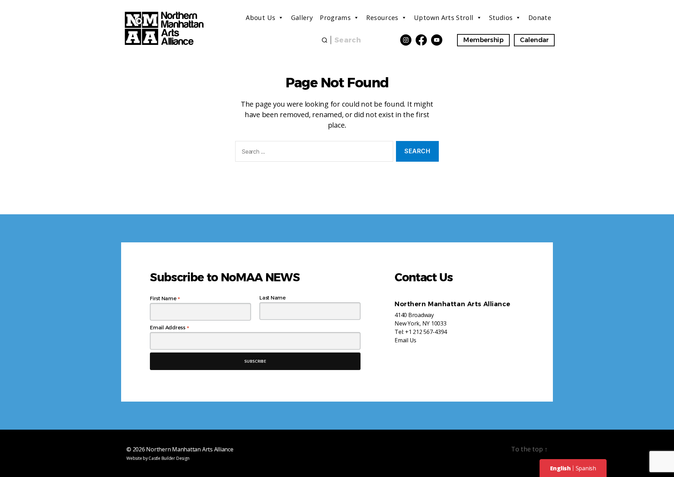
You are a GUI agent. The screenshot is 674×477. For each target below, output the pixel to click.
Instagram (405, 40)
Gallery (302, 17)
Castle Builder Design (168, 458)
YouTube (436, 40)
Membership (483, 40)
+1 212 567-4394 (426, 332)
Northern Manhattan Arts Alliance (189, 449)
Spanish (586, 468)
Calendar (534, 40)
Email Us (405, 340)
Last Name (272, 298)
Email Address (169, 327)
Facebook (421, 40)
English (560, 468)
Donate (539, 17)
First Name (165, 298)
